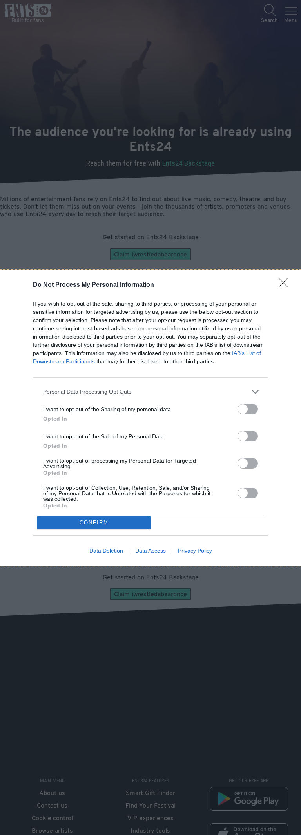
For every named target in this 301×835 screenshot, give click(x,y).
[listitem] (150, 392)
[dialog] (150, 418)
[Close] (285, 285)
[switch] (248, 409)
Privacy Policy (195, 551)
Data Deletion (106, 551)
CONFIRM (94, 523)
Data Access (150, 551)
